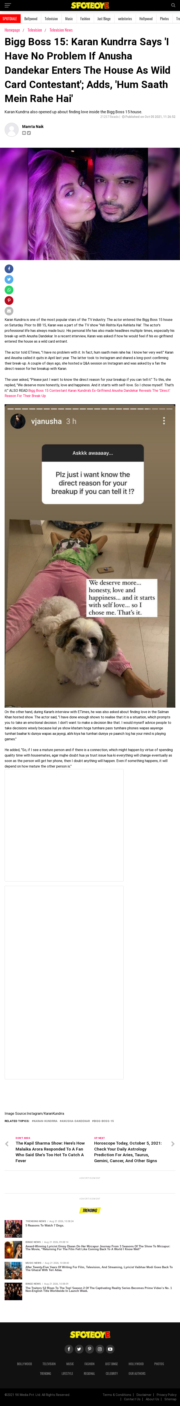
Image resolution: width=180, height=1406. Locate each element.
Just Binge (104, 18)
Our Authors (137, 1373)
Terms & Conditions (117, 1395)
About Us (152, 1399)
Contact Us (132, 1399)
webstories (125, 18)
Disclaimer (144, 1395)
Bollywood (30, 18)
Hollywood (146, 18)
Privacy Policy (166, 1395)
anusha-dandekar (75, 1121)
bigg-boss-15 (104, 1121)
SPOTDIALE (10, 18)
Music (69, 18)
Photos (164, 18)
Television (51, 18)
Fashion (85, 18)
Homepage (12, 30)
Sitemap (170, 1399)
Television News (61, 30)
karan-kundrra (46, 1121)
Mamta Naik (32, 126)
